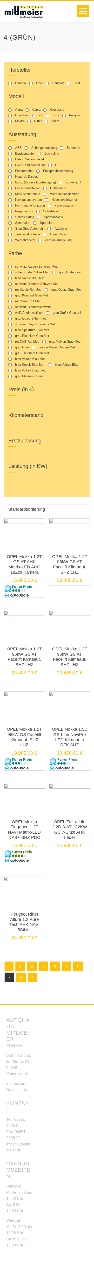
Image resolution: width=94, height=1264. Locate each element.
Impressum (15, 1084)
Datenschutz (17, 1090)
